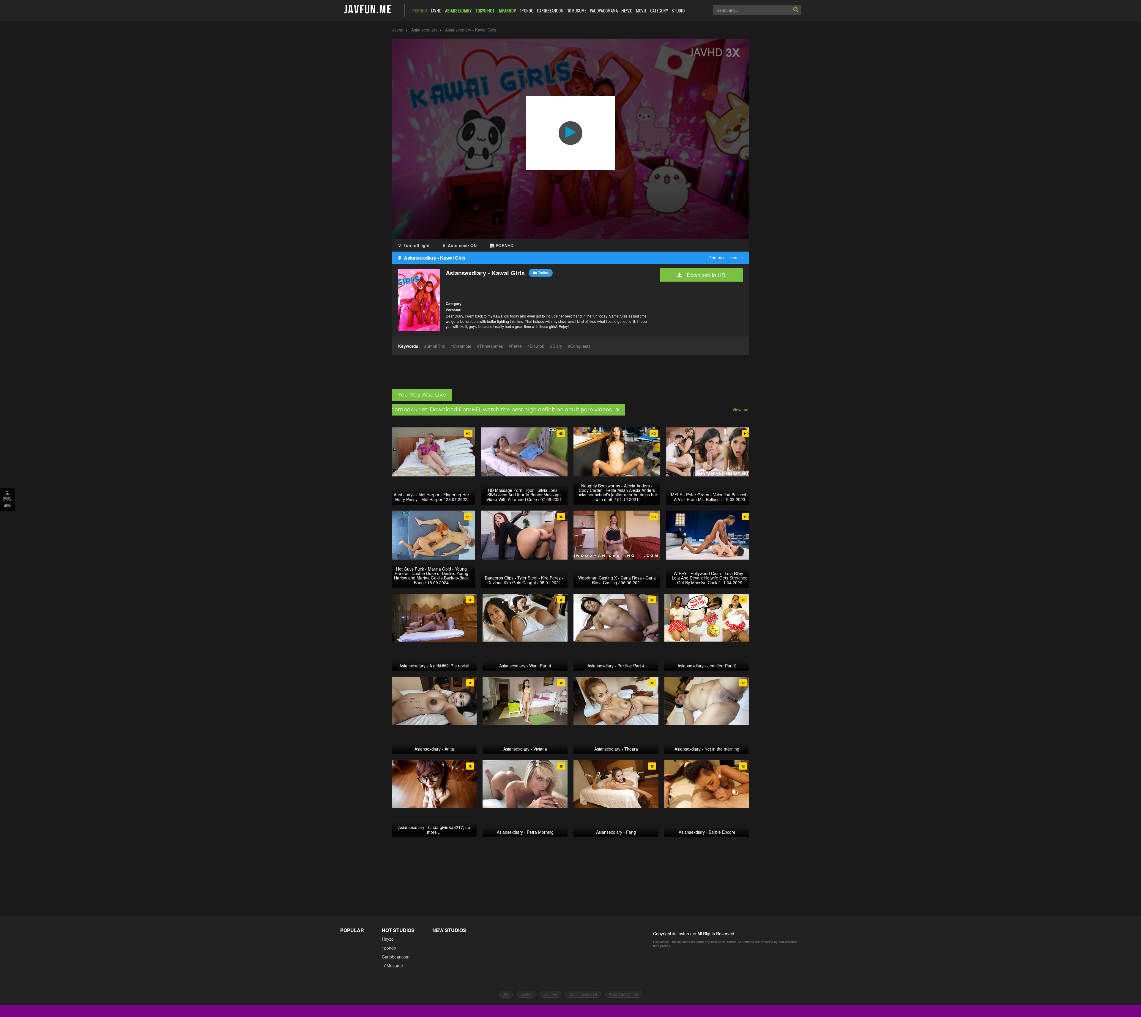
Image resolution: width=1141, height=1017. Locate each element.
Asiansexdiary (424, 30)
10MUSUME (576, 10)
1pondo (389, 948)
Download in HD (705, 275)
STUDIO (678, 10)
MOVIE (641, 10)
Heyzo (388, 939)
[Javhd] (368, 9)
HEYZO (626, 10)
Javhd (398, 30)
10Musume (392, 966)
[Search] (796, 10)
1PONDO (526, 10)
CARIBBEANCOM (550, 10)
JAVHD (436, 10)
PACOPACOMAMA (604, 10)
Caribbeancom (395, 957)
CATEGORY (659, 10)
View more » (744, 410)
